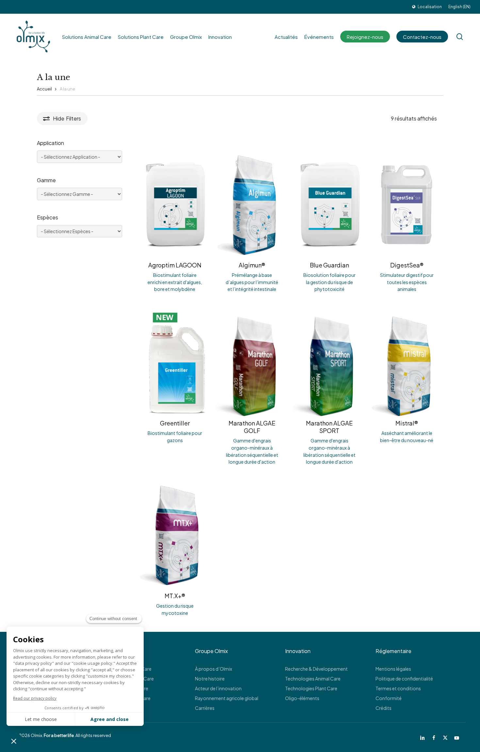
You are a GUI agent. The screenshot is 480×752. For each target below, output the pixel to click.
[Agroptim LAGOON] (174, 203)
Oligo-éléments (302, 698)
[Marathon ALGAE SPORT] (329, 361)
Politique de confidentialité (404, 678)
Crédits (384, 708)
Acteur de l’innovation (218, 688)
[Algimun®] (252, 203)
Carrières (205, 708)
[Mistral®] (406, 361)
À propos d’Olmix (213, 669)
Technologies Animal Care (313, 678)
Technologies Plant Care (311, 688)
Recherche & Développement (316, 669)
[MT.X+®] (174, 534)
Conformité (389, 698)
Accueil (44, 88)
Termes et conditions (398, 688)
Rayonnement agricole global (226, 698)
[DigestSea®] (406, 203)
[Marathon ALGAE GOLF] (252, 361)
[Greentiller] (174, 361)
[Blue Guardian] (329, 203)
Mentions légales (393, 669)
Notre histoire (210, 678)
